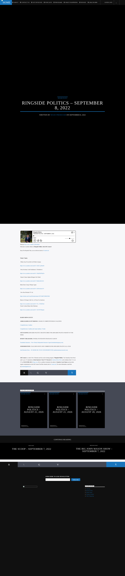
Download (37, 257)
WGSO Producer (58, 121)
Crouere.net (46, 263)
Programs (58, 2)
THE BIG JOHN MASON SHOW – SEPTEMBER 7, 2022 (94, 463)
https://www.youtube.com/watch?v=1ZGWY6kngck (32, 323)
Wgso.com (35, 375)
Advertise (88, 502)
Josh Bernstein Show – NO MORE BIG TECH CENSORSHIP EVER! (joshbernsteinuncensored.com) (44, 363)
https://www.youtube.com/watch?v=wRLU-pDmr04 (32, 279)
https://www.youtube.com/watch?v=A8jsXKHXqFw (32, 286)
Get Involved (37, 2)
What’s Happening (71, 2)
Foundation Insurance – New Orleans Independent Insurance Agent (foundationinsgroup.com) (41, 355)
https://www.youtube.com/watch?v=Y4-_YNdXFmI (32, 317)
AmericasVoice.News (57, 373)
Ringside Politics (62, 104)
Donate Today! (89, 505)
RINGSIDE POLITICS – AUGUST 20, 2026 (91, 423)
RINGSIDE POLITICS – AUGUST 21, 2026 (34, 423)
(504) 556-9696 (93, 2)
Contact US (26, 2)
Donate (83, 2)
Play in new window (29, 257)
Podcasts (48, 2)
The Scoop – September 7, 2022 (31, 462)
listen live (108, 2)
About (16, 2)
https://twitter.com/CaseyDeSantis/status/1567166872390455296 (35, 309)
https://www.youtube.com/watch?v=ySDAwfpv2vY (32, 302)
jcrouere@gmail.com (26, 379)
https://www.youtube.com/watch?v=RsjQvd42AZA (32, 294)
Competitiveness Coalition (26, 338)
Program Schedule (90, 507)
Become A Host (89, 504)
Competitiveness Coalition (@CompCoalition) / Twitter (32, 342)
